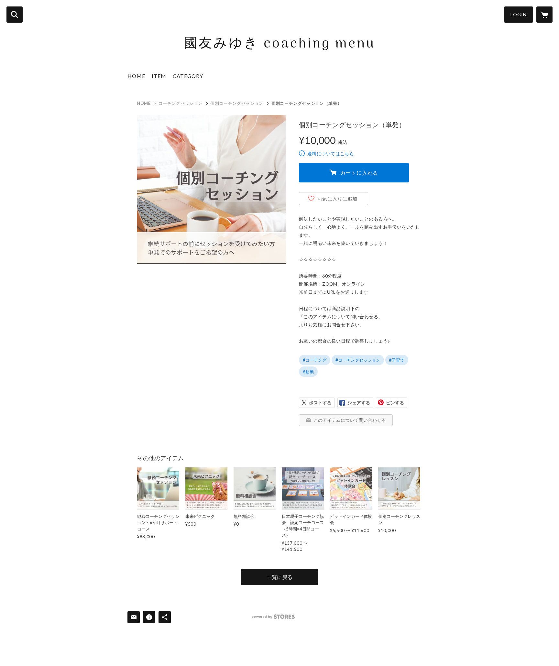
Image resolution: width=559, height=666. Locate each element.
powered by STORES (273, 616)
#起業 (308, 371)
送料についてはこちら (330, 153)
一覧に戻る (279, 577)
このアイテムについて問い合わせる (349, 420)
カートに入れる (359, 172)
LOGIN (518, 14)
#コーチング (314, 360)
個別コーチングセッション (236, 103)
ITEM (159, 76)
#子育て (396, 360)
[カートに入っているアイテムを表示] (544, 14)
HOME (136, 76)
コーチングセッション (181, 103)
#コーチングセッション (357, 360)
